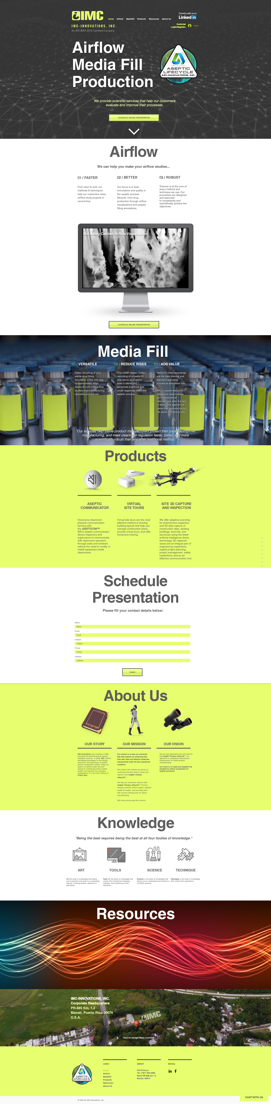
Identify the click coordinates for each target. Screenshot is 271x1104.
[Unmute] (91, 284)
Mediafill (107, 1077)
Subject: (78, 640)
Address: (78, 656)
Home (106, 1070)
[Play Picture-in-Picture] (179, 284)
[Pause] (86, 284)
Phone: (78, 648)
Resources (108, 1083)
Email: (77, 631)
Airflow (106, 1073)
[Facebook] (175, 1071)
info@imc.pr (143, 1070)
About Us (107, 1086)
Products (107, 1080)
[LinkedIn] (170, 1071)
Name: (77, 623)
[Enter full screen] (184, 284)
